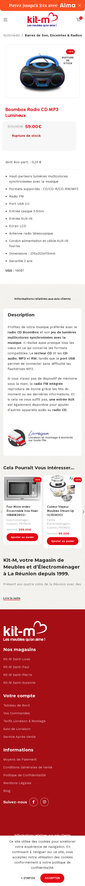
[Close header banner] (79, 5)
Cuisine (52, 527)
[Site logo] (42, 19)
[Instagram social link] (44, 802)
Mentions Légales (17, 783)
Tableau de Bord (16, 705)
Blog (6, 791)
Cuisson (12, 523)
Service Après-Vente (19, 737)
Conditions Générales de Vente (27, 767)
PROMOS (25, 523)
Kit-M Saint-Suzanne (19, 683)
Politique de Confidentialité (24, 775)
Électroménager (17, 520)
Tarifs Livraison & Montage (24, 721)
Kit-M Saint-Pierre (17, 675)
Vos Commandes (16, 713)
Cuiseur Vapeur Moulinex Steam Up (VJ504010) (60, 511)
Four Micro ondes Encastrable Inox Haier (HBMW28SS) (22, 511)
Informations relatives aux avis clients (42, 298)
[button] (22, 537)
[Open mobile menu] (5, 19)
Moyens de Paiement (20, 759)
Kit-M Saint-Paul (16, 667)
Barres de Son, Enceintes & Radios (53, 35)
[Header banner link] (36, 5)
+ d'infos (28, 878)
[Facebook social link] (33, 802)
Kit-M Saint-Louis (16, 659)
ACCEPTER (52, 878)
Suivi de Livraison (16, 729)
